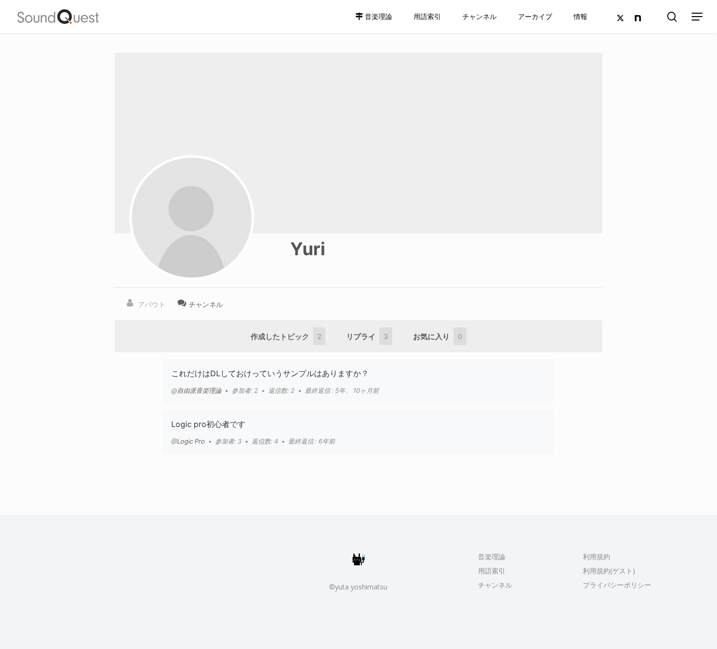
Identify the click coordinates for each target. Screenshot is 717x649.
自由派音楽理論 (199, 390)
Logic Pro (191, 441)
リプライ (367, 336)
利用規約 (596, 556)
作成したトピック (286, 336)
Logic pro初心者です (208, 423)
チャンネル (495, 584)
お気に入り (437, 336)
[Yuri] (191, 217)
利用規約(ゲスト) (609, 570)
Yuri (307, 248)
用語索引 (491, 570)
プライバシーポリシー (617, 584)
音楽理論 (491, 556)
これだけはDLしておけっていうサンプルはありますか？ (270, 373)
